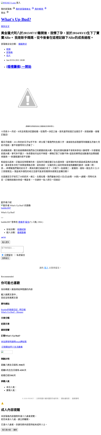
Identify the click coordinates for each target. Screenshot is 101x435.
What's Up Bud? (16, 19)
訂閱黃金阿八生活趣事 (12, 347)
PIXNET (31, 398)
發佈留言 (5, 258)
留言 (27, 222)
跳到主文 (5, 26)
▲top (3, 237)
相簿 (8, 49)
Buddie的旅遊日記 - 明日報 (13, 310)
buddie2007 (6, 208)
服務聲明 (75, 398)
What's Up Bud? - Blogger (12, 312)
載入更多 (5, 242)
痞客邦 (21, 222)
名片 (8, 55)
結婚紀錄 (21, 229)
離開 (15, 430)
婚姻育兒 (22, 44)
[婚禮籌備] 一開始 (18, 66)
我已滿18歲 (6, 430)
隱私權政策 (65, 398)
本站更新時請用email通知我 (14, 342)
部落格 (9, 52)
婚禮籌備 (21, 232)
